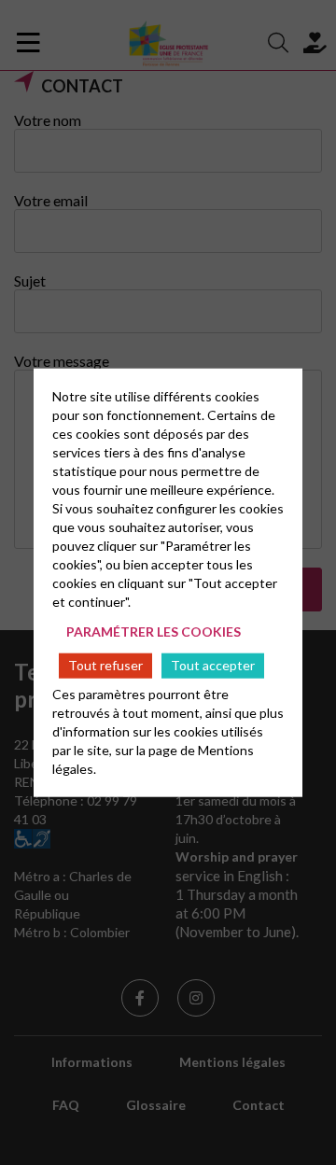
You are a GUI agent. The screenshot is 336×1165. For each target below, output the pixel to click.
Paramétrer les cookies (153, 631)
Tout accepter (213, 665)
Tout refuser (105, 665)
